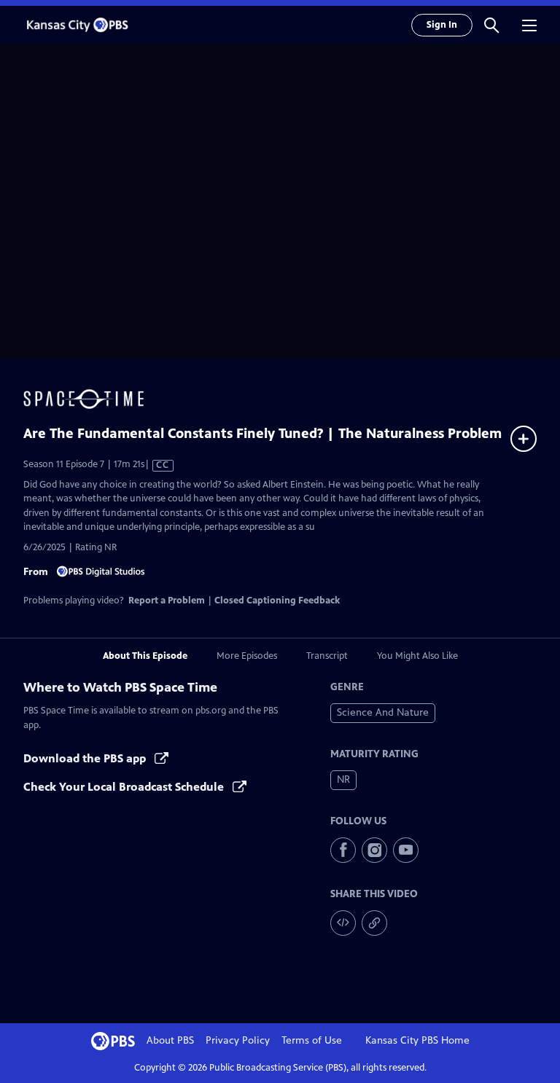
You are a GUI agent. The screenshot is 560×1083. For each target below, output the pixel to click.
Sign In (442, 25)
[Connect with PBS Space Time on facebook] (343, 850)
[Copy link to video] (374, 923)
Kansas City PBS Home (417, 1040)
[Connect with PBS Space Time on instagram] (374, 850)
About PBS (170, 1040)
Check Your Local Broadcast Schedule (125, 787)
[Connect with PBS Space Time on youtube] (406, 850)
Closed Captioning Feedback (277, 600)
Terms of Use (311, 1040)
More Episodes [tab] (247, 656)
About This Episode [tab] (145, 656)
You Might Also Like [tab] (417, 656)
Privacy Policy (238, 1040)
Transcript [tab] (327, 656)
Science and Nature (383, 712)
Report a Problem (166, 600)
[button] (491, 25)
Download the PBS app (86, 758)
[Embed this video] (343, 923)
